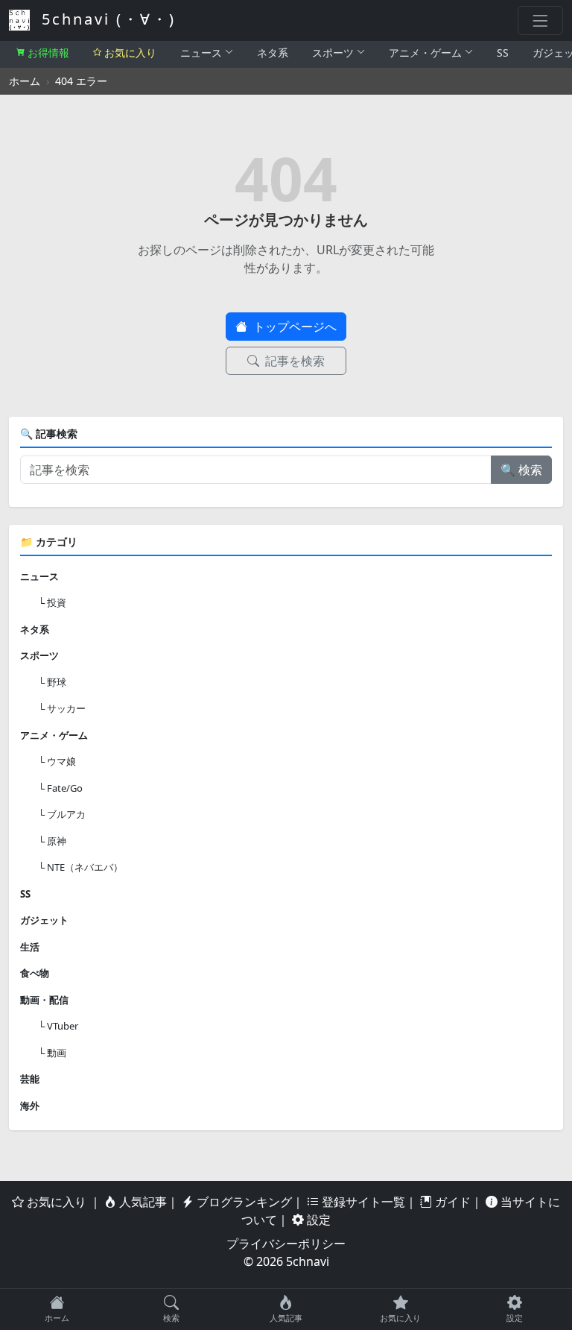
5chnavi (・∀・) (106, 19)
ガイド (451, 1202)
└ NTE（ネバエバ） (80, 867)
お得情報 (48, 52)
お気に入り (130, 52)
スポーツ (333, 52)
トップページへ (293, 326)
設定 (317, 1219)
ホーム (24, 81)
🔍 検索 (521, 469)
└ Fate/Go (60, 788)
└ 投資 (52, 602)
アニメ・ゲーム (425, 52)
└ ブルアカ (62, 814)
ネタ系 (272, 52)
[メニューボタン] (540, 20)
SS (503, 52)
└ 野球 (52, 682)
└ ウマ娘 (57, 761)
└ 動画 (52, 1052)
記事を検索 (293, 361)
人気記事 (141, 1202)
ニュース (201, 52)
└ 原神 (52, 841)
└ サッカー (62, 708)
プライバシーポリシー (286, 1243)
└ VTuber (58, 1026)
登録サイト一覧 (362, 1202)
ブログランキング (243, 1202)
